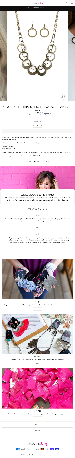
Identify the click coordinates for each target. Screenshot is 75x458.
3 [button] (39, 103)
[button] (37, 113)
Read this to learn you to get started (60, 152)
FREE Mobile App (38, 156)
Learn (37, 418)
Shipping (31, 115)
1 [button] (36, 103)
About (37, 424)
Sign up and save (37, 436)
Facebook (24, 156)
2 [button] (37, 103)
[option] (37, 9)
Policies (37, 430)
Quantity (37, 121)
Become (37, 363)
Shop (37, 309)
